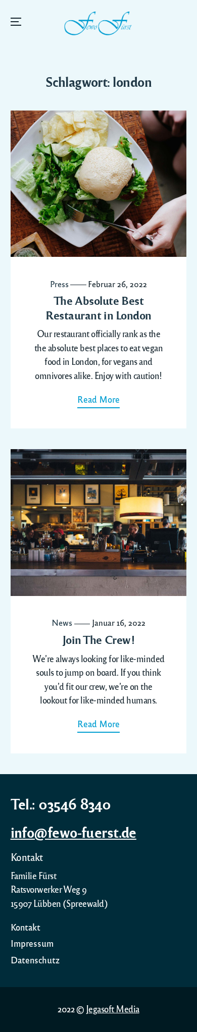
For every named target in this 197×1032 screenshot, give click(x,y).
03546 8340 (74, 803)
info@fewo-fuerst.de (73, 831)
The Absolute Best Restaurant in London (98, 307)
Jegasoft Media (112, 1008)
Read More (98, 399)
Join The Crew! (98, 639)
